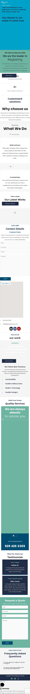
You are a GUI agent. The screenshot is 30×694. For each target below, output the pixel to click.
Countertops (15, 177)
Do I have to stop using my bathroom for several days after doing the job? (14, 668)
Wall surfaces (15, 145)
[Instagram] (15, 678)
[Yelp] (18, 678)
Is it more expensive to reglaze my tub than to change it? (14, 663)
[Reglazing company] (5, 3)
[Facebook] (12, 678)
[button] (9, 75)
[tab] (15, 662)
